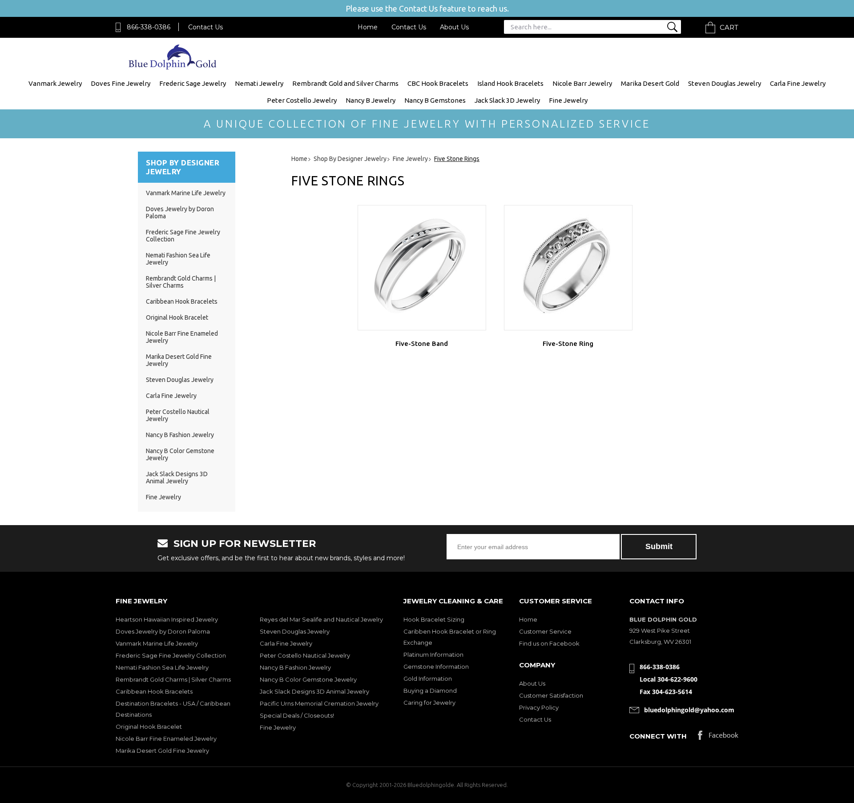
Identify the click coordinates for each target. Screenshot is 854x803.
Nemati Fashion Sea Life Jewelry (162, 667)
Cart (729, 27)
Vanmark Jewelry (55, 83)
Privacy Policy (539, 707)
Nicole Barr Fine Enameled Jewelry (166, 738)
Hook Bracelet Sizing (433, 619)
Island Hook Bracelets (510, 83)
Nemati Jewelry (259, 83)
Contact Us (205, 27)
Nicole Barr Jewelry (582, 83)
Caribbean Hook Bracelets (182, 301)
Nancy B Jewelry (370, 100)
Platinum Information (433, 654)
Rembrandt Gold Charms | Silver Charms (181, 282)
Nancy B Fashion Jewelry (180, 434)
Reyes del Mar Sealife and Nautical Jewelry (321, 619)
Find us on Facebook (549, 643)
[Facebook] (718, 737)
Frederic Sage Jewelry (192, 83)
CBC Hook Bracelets (437, 83)
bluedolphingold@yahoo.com (689, 710)
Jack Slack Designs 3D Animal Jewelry (177, 477)
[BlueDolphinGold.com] (173, 67)
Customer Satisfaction (551, 695)
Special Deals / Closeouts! (297, 715)
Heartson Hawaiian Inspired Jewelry (167, 619)
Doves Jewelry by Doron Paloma (163, 631)
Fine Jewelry (568, 100)
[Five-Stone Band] (422, 267)
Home (368, 27)
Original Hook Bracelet (177, 317)
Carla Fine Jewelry (798, 83)
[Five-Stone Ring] (568, 267)
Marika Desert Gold (650, 83)
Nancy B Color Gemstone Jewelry (308, 679)
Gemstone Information (436, 666)
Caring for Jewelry (429, 702)
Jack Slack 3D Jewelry (507, 100)
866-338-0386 (148, 27)
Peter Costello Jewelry (302, 100)
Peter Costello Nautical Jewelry (305, 655)
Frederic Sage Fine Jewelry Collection (171, 655)
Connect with (658, 736)
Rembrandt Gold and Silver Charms (345, 83)
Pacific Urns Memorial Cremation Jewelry (319, 703)
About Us (454, 27)
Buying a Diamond (430, 690)
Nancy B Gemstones (435, 100)
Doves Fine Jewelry (120, 83)
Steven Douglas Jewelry (724, 83)
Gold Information (427, 678)
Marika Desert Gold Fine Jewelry (162, 750)
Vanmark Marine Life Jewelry (186, 193)
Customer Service (545, 631)
